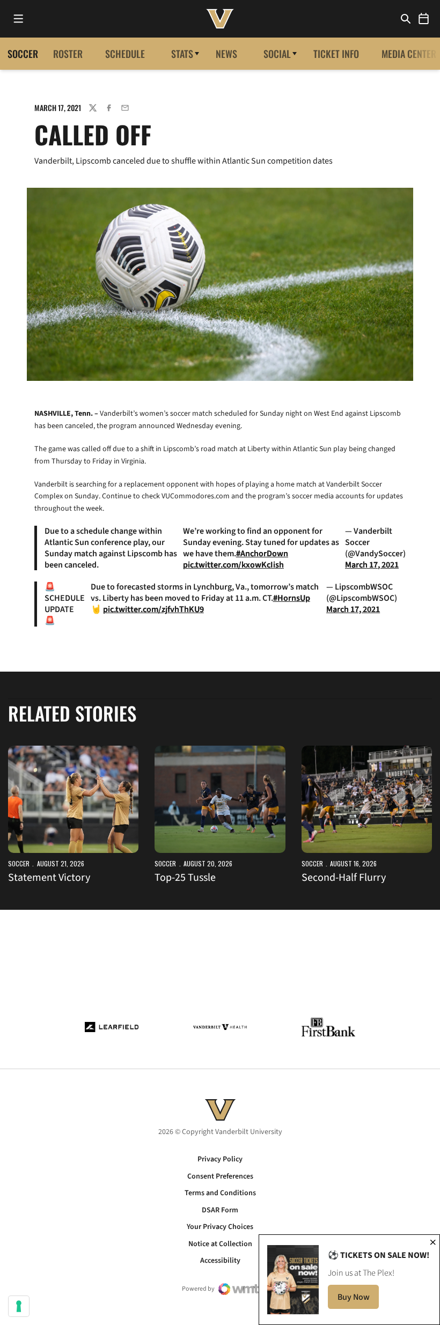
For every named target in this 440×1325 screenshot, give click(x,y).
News (226, 54)
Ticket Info (336, 54)
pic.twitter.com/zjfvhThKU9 (153, 609)
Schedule (125, 54)
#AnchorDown (262, 554)
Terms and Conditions (220, 1193)
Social (277, 54)
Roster (68, 54)
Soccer (19, 863)
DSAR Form (220, 1210)
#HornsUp (291, 598)
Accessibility (220, 1260)
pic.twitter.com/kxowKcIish (233, 565)
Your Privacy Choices (220, 1226)
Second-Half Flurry (344, 877)
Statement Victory (49, 877)
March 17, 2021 (372, 565)
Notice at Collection (220, 1244)
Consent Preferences (220, 1176)
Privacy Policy (220, 1159)
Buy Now (358, 1300)
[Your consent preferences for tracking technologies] (19, 1306)
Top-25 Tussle (185, 877)
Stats (182, 54)
